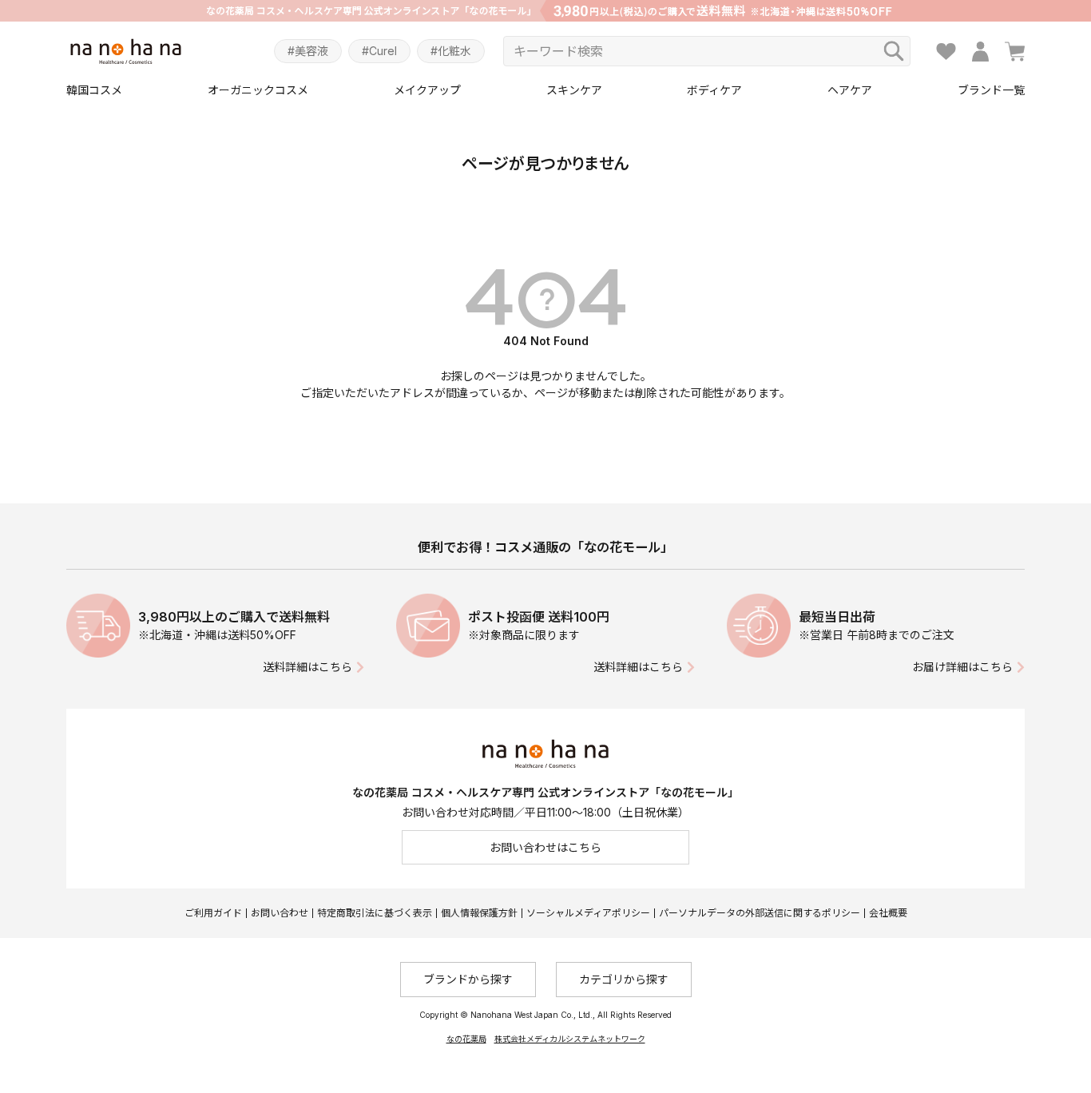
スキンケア (574, 90)
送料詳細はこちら (307, 667)
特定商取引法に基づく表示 (374, 913)
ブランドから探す (468, 979)
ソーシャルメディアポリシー (588, 913)
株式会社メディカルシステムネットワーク (569, 1038)
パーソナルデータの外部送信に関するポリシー (759, 913)
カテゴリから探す (623, 979)
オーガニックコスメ (258, 90)
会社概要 (888, 913)
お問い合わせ (279, 913)
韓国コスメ (94, 90)
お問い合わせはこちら (545, 847)
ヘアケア (849, 90)
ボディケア (714, 90)
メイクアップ (427, 90)
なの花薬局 (466, 1038)
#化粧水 (450, 51)
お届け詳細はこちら (962, 667)
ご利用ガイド (213, 913)
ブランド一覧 (991, 90)
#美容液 (308, 51)
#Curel (379, 51)
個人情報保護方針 (479, 913)
